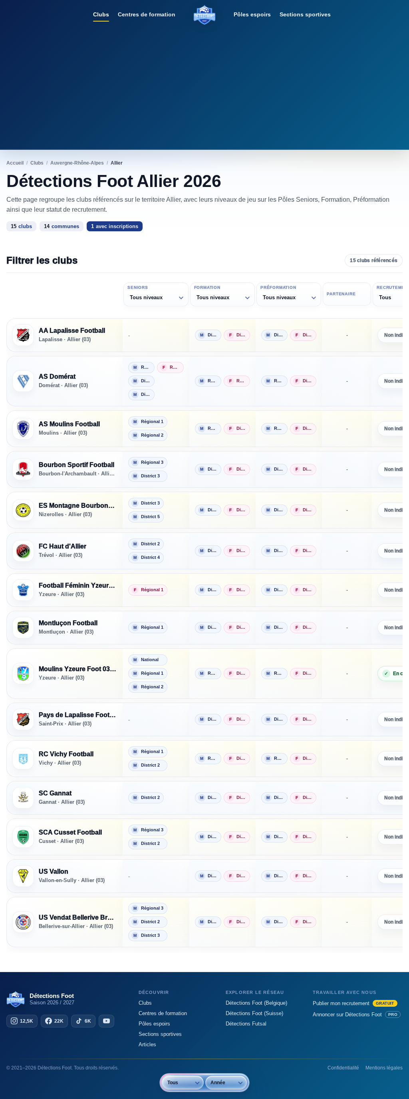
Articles (147, 1044)
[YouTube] (106, 1021)
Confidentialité (343, 1067)
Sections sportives (305, 14)
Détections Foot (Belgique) (256, 1003)
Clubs (101, 14)
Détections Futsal (246, 1024)
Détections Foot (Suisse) (254, 1013)
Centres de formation (146, 14)
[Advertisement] (204, 86)
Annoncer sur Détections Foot (355, 1015)
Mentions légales (384, 1067)
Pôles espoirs (252, 14)
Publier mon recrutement (353, 1003)
